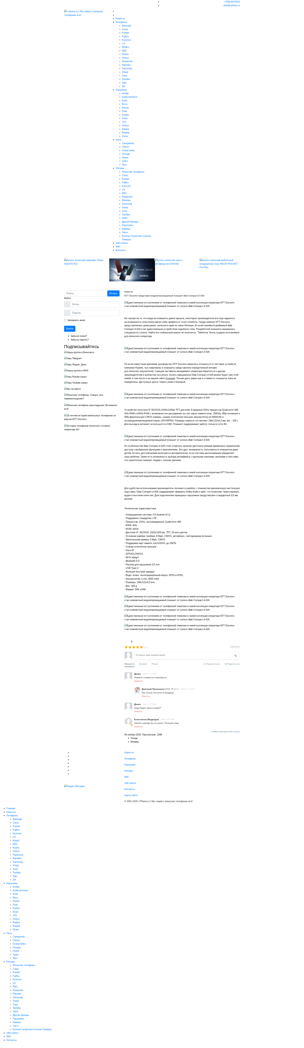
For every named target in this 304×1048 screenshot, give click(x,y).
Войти (69, 328)
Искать (113, 293)
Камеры (126, 228)
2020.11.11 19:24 (149, 704)
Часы (118, 139)
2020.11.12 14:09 (149, 673)
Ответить (138, 681)
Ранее (155, 663)
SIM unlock (130, 783)
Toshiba (126, 79)
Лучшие (143, 663)
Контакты (121, 250)
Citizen (125, 146)
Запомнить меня (76, 320)
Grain (125, 118)
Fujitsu (125, 36)
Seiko (125, 161)
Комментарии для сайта (225, 732)
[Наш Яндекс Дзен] (92, 364)
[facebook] (71, 763)
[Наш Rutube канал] (92, 377)
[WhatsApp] (71, 773)
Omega (126, 153)
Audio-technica (129, 96)
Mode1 (125, 47)
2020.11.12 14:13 (187, 689)
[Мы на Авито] (92, 389)
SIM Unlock (122, 243)
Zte (123, 86)
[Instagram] (71, 766)
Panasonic (127, 61)
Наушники (121, 89)
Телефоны (121, 22)
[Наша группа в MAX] (92, 370)
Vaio (124, 82)
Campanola (128, 143)
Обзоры (120, 168)
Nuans (125, 54)
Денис (176, 688)
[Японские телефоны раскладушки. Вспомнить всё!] (92, 407)
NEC (124, 50)
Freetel (125, 32)
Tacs (124, 164)
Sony (124, 75)
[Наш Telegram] (92, 358)
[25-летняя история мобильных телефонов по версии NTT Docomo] (92, 417)
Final (124, 111)
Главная (10, 808)
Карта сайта (130, 795)
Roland (125, 132)
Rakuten (126, 65)
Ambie (125, 93)
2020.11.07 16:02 (167, 719)
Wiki (118, 246)
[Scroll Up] (1, 1046)
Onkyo (125, 57)
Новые (129, 663)
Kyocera (126, 39)
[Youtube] (71, 759)
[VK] (71, 756)
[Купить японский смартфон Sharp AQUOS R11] (84, 262)
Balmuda (126, 25)
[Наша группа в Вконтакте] (92, 352)
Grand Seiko (128, 150)
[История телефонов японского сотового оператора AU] (92, 427)
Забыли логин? (78, 336)
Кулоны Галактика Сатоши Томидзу (32, 1029)
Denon (125, 107)
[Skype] (71, 770)
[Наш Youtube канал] (92, 383)
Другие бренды (130, 221)
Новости (120, 18)
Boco (124, 104)
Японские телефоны (133, 171)
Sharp (125, 72)
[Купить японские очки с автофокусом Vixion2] (174, 262)
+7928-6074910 (232, 1)
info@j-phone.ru (232, 5)
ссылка (170, 378)
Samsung (127, 68)
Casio (125, 29)
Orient (125, 157)
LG (123, 43)
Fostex (125, 114)
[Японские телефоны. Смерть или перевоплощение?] (92, 396)
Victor (125, 136)
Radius (125, 129)
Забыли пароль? (79, 339)
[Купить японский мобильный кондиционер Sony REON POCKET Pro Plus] (220, 263)
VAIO (124, 218)
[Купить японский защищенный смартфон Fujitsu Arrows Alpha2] (129, 269)
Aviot (124, 100)
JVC (124, 122)
